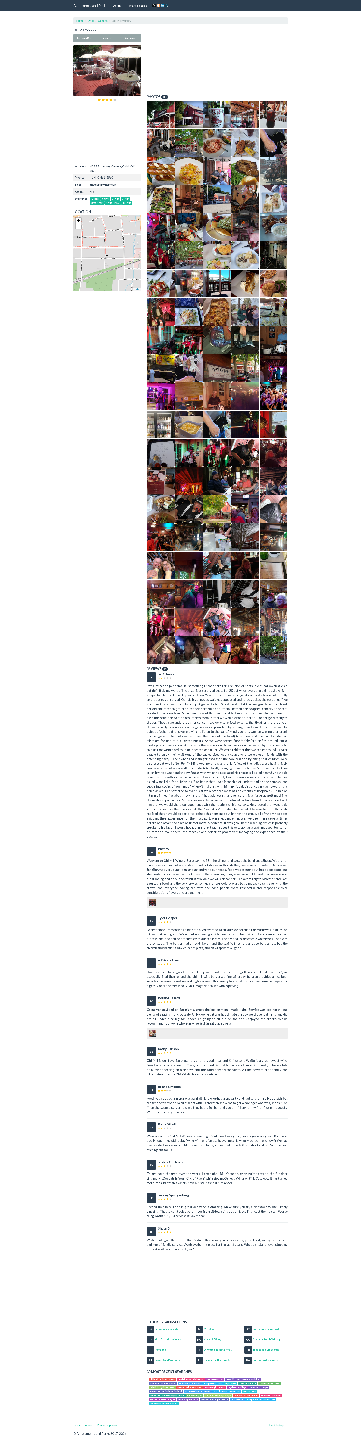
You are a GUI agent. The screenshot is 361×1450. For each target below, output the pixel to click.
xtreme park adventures (189, 1387)
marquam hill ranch (213, 1383)
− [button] (78, 226)
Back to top (276, 1425)
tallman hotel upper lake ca (214, 1399)
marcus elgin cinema (215, 1387)
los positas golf (194, 1395)
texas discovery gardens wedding (242, 1379)
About (117, 5)
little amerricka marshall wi (163, 1383)
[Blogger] (158, 5)
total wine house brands (246, 1395)
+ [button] (78, 220)
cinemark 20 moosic (271, 1395)
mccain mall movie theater (197, 1391)
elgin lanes (230, 1383)
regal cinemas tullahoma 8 (190, 1379)
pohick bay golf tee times (162, 1387)
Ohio (91, 20)
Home (79, 20)
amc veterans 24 (214, 1379)
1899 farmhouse (247, 1383)
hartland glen (249, 1391)
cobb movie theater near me (164, 1403)
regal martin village (237, 1387)
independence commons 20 (261, 1399)
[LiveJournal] (166, 5)
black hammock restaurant (227, 1391)
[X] (154, 5)
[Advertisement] (107, 132)
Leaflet (137, 289)
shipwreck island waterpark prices (167, 1395)
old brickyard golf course (162, 1379)
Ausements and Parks (90, 5)
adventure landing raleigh (218, 1395)
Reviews (129, 38)
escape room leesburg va (162, 1399)
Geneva (103, 20)
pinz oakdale (237, 1399)
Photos (107, 38)
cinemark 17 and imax (189, 1383)
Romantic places (137, 5)
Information (84, 38)
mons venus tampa (259, 1387)
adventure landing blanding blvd (166, 1391)
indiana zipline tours (188, 1399)
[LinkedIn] (162, 5)
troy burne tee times (269, 1383)
